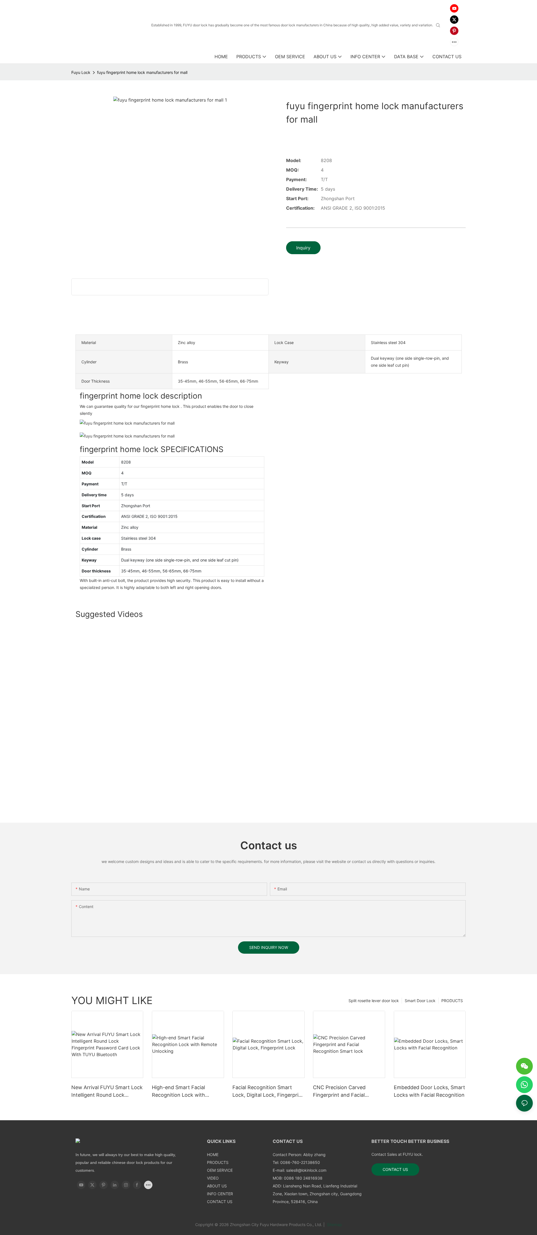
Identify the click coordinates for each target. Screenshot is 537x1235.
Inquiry (303, 248)
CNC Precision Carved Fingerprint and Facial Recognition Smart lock (341, 1091)
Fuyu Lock (80, 72)
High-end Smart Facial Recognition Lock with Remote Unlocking (178, 1091)
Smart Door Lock (420, 1000)
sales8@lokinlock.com (306, 1170)
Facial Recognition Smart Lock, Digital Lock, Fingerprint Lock (267, 1091)
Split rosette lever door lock (373, 1000)
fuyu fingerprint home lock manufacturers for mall (142, 72)
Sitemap (334, 1224)
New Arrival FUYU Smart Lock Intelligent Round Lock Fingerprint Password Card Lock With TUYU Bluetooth (107, 1091)
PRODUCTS (452, 1000)
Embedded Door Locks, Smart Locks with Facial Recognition (429, 1091)
